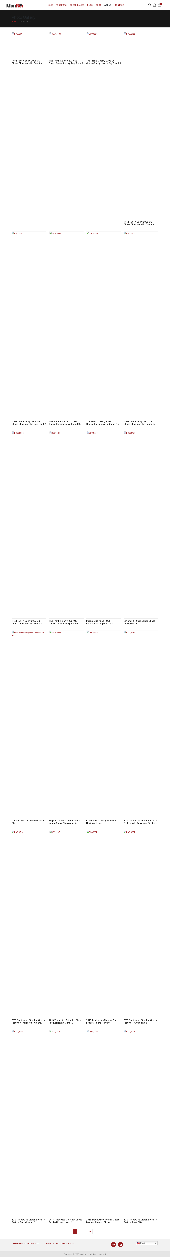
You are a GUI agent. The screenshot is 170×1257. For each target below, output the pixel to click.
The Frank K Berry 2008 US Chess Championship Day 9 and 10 (28, 63)
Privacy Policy (69, 1243)
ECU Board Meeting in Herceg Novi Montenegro (101, 821)
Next (95, 1231)
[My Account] (155, 5)
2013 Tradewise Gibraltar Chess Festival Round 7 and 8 (102, 1021)
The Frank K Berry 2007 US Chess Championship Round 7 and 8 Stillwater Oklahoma (101, 424)
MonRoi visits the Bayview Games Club (29, 821)
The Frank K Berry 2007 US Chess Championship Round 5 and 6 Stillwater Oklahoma (139, 424)
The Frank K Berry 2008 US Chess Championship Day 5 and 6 (103, 62)
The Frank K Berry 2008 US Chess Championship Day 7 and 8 (66, 62)
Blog (90, 5)
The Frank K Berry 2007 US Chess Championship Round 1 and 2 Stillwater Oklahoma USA (66, 623)
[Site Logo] (14, 5)
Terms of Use (51, 1243)
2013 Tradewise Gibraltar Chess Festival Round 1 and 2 (65, 1221)
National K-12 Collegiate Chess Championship (139, 622)
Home (50, 5)
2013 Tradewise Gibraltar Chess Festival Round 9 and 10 (65, 1021)
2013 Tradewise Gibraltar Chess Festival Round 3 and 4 (28, 1221)
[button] (150, 5)
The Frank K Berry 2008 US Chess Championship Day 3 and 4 (141, 223)
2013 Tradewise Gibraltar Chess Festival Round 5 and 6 (140, 1021)
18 (90, 1231)
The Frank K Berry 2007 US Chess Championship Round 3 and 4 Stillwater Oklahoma (27, 623)
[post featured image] (29, 45)
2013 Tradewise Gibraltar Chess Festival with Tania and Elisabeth (140, 821)
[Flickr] (120, 1244)
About (107, 5)
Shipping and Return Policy (27, 1243)
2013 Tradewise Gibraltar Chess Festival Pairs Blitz (140, 1221)
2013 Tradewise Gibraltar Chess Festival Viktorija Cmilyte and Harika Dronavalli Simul (28, 1023)
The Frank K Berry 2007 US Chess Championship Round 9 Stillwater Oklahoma (64, 424)
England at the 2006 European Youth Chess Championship (64, 821)
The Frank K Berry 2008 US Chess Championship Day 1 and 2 (29, 422)
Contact (119, 5)
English (143, 1243)
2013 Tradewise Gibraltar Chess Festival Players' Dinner (102, 1221)
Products (61, 5)
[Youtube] (113, 1244)
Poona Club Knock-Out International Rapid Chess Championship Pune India (99, 623)
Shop (98, 5)
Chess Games (77, 5)
